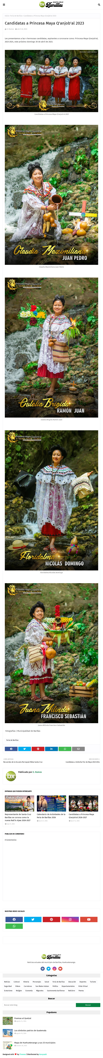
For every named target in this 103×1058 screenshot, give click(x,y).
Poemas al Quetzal (22, 1018)
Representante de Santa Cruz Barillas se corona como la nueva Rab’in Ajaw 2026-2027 (18, 817)
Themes (23, 1054)
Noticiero (71, 991)
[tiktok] (32, 926)
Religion (19, 991)
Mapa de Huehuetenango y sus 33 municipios (34, 1043)
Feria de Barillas (16, 16)
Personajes (37, 982)
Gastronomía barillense (56, 991)
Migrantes (39, 991)
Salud (47, 982)
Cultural (17, 982)
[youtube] (89, 919)
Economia (29, 991)
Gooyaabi (43, 1054)
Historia (26, 982)
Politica (55, 986)
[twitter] (32, 919)
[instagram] (70, 919)
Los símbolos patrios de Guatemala (30, 1030)
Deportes (83, 982)
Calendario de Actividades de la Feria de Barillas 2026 (51, 816)
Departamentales (68, 986)
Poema (81, 991)
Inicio (7, 16)
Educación (72, 982)
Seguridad (8, 986)
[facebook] (14, 919)
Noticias (7, 982)
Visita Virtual (83, 986)
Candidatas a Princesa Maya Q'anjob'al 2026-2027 (81, 816)
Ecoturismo (8, 991)
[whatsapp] (14, 926)
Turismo (93, 982)
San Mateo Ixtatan (42, 986)
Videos (17, 986)
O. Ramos (10, 29)
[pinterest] (51, 919)
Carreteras (28, 986)
